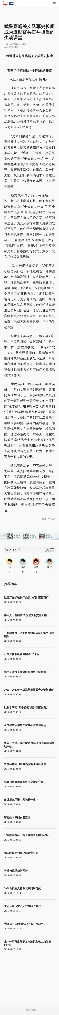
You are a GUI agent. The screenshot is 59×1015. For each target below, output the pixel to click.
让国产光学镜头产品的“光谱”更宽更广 (26, 597)
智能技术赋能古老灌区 (17, 817)
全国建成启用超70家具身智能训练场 (25, 725)
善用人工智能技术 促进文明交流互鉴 (25, 615)
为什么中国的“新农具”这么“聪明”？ (25, 923)
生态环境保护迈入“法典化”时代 (22, 906)
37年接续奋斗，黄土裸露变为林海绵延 (26, 835)
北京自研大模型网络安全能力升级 (23, 781)
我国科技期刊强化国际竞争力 (21, 852)
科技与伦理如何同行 (16, 870)
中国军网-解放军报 (18, 44)
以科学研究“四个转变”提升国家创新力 (26, 707)
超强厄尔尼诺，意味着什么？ (21, 799)
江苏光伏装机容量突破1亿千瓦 (21, 654)
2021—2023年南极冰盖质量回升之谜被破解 (29, 689)
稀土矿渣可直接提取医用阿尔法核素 (25, 672)
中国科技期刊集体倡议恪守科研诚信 (25, 764)
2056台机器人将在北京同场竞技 (22, 888)
